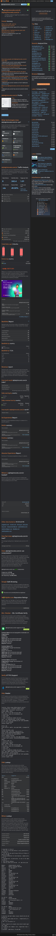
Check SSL (26, 629)
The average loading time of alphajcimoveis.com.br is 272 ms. (15, 541)
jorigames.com (5, 524)
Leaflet (5, 148)
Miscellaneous (6, 159)
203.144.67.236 (35, 126)
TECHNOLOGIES (47, 1)
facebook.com (38, 28)
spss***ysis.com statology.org (40, 95)
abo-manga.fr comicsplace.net (40, 102)
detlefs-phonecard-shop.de (39, 60)
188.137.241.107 (35, 146)
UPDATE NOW (43, 13)
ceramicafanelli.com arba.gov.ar (40, 114)
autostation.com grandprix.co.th (40, 93)
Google (9, 582)
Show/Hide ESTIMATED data (42, 180)
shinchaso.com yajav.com (39, 112)
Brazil (4, 263)
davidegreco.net (36, 66)
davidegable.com (36, 63)
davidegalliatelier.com (37, 46)
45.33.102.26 (35, 129)
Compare (24, 4)
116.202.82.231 (35, 127)
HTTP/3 (5, 162)
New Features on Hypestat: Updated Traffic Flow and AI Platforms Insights (45, 165)
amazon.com (49, 30)
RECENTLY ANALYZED (21, 1)
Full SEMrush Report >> (24, 316)
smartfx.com (35, 61)
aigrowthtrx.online (36, 56)
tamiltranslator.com (7, 531)
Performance (6, 152)
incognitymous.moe (37, 49)
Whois (7, 816)
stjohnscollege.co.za (7, 529)
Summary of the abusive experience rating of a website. (14, 456)
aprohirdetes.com (22, 527)
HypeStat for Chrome (44, 84)
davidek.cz (34, 51)
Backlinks (8, 322)
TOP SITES (15, 1)
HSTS (16, 155)
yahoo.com (48, 36)
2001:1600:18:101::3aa (37, 143)
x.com (35, 30)
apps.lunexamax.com (37, 68)
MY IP (52, 1)
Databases (5, 138)
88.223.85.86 (35, 122)
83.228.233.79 (35, 141)
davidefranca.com (36, 65)
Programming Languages (17, 146)
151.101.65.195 (5, 84)
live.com (48, 37)
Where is (13, 474)
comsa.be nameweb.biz (38, 105)
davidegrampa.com (36, 53)
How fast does (15, 537)
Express (5, 135)
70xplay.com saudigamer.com (40, 97)
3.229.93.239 (35, 139)
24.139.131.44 (35, 134)
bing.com (36, 34)
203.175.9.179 (35, 132)
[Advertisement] (15, 47)
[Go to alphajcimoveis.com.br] (20, 12)
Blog (27, 934)
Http (6, 693)
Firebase (6, 141)
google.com (37, 27)
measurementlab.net (12, 527)
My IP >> (52, 149)
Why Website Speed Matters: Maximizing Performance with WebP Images (45, 159)
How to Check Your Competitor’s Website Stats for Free (46, 171)
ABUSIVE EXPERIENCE (40, 1)
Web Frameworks (5, 132)
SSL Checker (14, 613)
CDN (15, 138)
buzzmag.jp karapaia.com (39, 92)
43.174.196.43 (35, 144)
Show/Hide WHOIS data (40, 184)
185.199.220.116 (36, 124)
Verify (10, 675)
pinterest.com (37, 39)
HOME (12, 1)
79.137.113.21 (35, 131)
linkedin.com (48, 34)
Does (13, 552)
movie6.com (13, 524)
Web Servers (17, 131)
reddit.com (48, 32)
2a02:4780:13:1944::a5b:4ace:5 (40, 136)
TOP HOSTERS (28, 1)
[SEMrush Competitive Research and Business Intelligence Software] (8, 268)
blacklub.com (16, 529)
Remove (37, 188)
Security (16, 152)
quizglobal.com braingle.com (39, 110)
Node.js (16, 149)
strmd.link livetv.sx (37, 116)
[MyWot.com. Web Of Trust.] (3, 597)
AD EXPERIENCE (33, 1)
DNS (6, 762)
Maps (3, 145)
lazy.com (4, 527)
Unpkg (16, 142)
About (34, 934)
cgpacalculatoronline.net (38, 48)
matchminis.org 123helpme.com (40, 98)
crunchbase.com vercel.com (39, 109)
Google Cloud (18, 141)
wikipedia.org (37, 37)
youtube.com (49, 27)
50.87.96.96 (35, 138)
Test (28, 688)
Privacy (30, 934)
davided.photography (37, 70)
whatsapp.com (49, 39)
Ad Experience (9, 418)
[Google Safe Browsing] (2, 592)
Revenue (7, 367)
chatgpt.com (37, 36)
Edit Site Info (5, 115)
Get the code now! (43, 200)
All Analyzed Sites (21, 934)
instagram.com (49, 28)
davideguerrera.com (37, 54)
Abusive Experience (11, 453)
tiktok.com (37, 32)
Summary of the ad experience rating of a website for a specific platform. (14, 421)
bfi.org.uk (19, 524)
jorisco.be (25, 524)
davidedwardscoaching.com (39, 58)
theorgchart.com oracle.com (40, 107)
